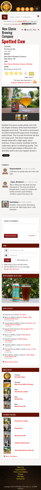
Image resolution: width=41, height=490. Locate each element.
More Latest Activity (11, 362)
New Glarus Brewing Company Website (18, 64)
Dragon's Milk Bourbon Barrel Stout (18, 318)
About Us (20, 467)
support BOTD (22, 21)
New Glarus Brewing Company (9, 32)
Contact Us (20, 479)
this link (17, 24)
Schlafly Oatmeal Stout (22, 443)
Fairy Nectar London (21, 392)
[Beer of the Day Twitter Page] (23, 10)
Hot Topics (22, 314)
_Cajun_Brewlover (17, 182)
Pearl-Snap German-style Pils (24, 450)
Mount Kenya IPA (20, 406)
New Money (26, 335)
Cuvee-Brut (26, 345)
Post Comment (10, 236)
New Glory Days (20, 377)
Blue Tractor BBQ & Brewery (24, 384)
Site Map (20, 476)
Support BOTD (20, 469)
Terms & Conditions (20, 472)
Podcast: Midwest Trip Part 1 (21, 82)
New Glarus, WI (9, 59)
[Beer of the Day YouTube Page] (32, 10)
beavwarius (14, 202)
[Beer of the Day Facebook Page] (18, 10)
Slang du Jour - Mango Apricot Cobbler (20, 324)
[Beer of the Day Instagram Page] (27, 10)
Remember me (22, 260)
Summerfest (19, 399)
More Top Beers (11, 456)
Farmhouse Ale (9, 49)
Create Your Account (11, 269)
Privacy (20, 474)
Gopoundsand (15, 168)
